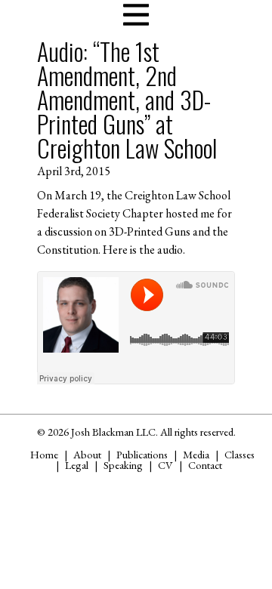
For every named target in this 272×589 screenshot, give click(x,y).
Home (44, 454)
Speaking (123, 465)
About (87, 454)
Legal (76, 465)
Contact (205, 465)
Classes (239, 454)
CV (165, 465)
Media (196, 454)
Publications (142, 454)
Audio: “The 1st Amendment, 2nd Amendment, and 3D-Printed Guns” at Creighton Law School (127, 99)
